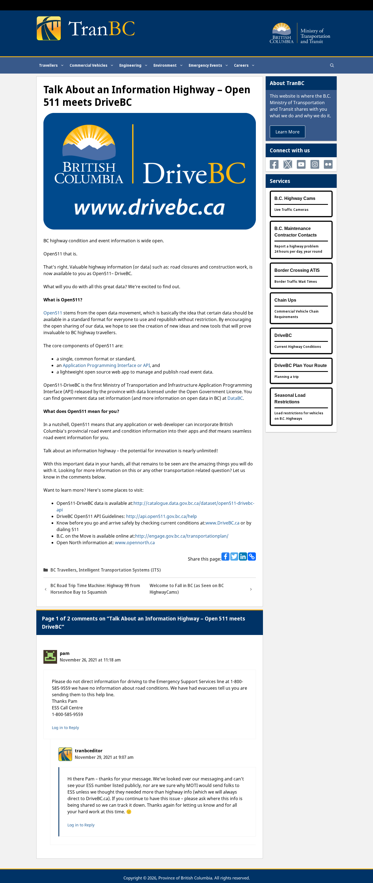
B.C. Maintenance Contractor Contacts (295, 231)
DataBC (235, 398)
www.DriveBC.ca (222, 523)
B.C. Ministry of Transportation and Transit (300, 102)
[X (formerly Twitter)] (287, 164)
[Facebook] (274, 164)
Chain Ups (285, 300)
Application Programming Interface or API (106, 365)
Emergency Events (205, 65)
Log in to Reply (65, 727)
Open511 (52, 313)
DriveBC (283, 335)
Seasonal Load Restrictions (290, 398)
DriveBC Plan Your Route (300, 365)
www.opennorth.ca (135, 543)
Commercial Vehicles (88, 65)
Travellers (48, 65)
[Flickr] (328, 164)
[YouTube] (301, 164)
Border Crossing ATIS (297, 270)
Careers (241, 65)
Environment (165, 65)
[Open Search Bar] (332, 65)
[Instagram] (314, 164)
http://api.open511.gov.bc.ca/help (161, 516)
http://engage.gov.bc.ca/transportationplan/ (182, 536)
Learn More (288, 132)
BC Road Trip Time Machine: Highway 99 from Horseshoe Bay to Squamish (95, 588)
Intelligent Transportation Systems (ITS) (120, 570)
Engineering (130, 65)
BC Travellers (63, 570)
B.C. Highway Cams (294, 198)
